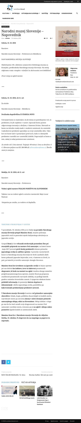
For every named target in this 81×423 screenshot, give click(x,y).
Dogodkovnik (67, 13)
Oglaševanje (59, 107)
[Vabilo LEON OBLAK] (9, 390)
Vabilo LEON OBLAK (7, 396)
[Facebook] (78, 1)
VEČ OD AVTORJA (28, 382)
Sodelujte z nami (68, 1)
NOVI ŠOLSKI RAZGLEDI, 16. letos (13, 375)
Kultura (5, 13)
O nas (47, 421)
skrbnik (7, 38)
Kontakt (72, 421)
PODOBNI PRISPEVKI (10, 382)
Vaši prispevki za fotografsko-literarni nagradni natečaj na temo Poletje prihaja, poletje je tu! (67, 142)
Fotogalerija (55, 13)
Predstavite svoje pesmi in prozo (53, 1)
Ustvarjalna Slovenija (29, 13)
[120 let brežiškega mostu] (27, 391)
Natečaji (45, 13)
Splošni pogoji (64, 421)
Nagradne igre (8, 18)
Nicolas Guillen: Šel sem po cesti (41, 375)
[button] (77, 13)
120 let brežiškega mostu (26, 398)
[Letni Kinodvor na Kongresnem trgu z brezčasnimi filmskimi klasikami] (45, 391)
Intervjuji (16, 13)
